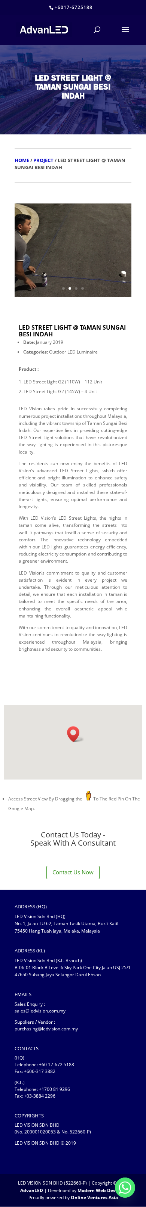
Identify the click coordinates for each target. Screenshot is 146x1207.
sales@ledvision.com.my (40, 1011)
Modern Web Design (99, 1190)
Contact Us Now (73, 872)
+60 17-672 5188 (56, 1064)
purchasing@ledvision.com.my (46, 1029)
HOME (22, 160)
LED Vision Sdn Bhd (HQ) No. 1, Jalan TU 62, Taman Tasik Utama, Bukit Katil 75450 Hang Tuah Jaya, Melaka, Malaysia (66, 923)
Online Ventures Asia (94, 1197)
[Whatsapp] (125, 1188)
